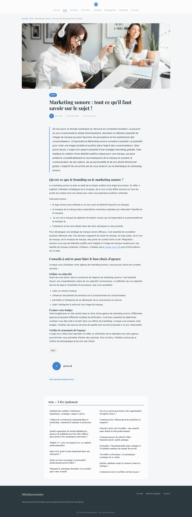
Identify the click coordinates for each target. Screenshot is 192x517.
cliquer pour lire (112, 247)
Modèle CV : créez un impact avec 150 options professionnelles (70, 444)
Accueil (56, 10)
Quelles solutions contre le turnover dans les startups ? (120, 464)
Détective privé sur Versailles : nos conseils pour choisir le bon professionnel (119, 429)
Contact (166, 493)
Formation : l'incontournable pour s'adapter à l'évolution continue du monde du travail (120, 447)
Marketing (123, 10)
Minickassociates (32, 494)
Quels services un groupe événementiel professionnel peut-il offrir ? (68, 461)
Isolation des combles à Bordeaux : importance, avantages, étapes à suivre (67, 412)
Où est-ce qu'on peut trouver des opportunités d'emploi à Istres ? (121, 412)
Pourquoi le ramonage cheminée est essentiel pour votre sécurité (70, 470)
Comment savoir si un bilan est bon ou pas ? (120, 471)
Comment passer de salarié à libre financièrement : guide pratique (115, 438)
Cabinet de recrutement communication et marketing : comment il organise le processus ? (70, 422)
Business (74, 10)
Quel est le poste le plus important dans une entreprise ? (70, 452)
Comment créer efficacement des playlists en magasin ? (120, 421)
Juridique (97, 10)
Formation (85, 10)
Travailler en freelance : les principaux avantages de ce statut (117, 455)
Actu (65, 10)
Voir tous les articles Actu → (62, 379)
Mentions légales (153, 493)
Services (135, 10)
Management (110, 10)
